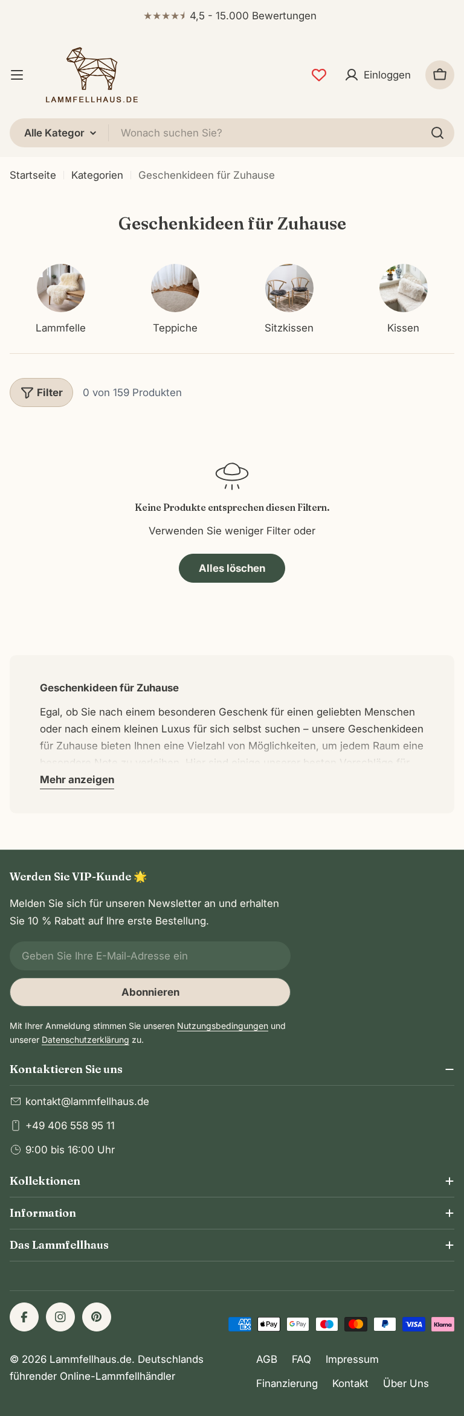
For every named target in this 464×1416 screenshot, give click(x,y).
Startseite (33, 175)
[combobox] (232, 132)
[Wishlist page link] (319, 75)
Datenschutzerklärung (85, 1039)
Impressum (352, 1359)
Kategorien (97, 175)
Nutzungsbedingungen (222, 1025)
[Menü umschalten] (17, 75)
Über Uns (406, 1383)
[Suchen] (437, 133)
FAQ (301, 1359)
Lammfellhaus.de (91, 1359)
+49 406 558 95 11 (70, 1126)
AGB (266, 1359)
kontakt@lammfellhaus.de (87, 1101)
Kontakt (350, 1383)
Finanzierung (287, 1383)
